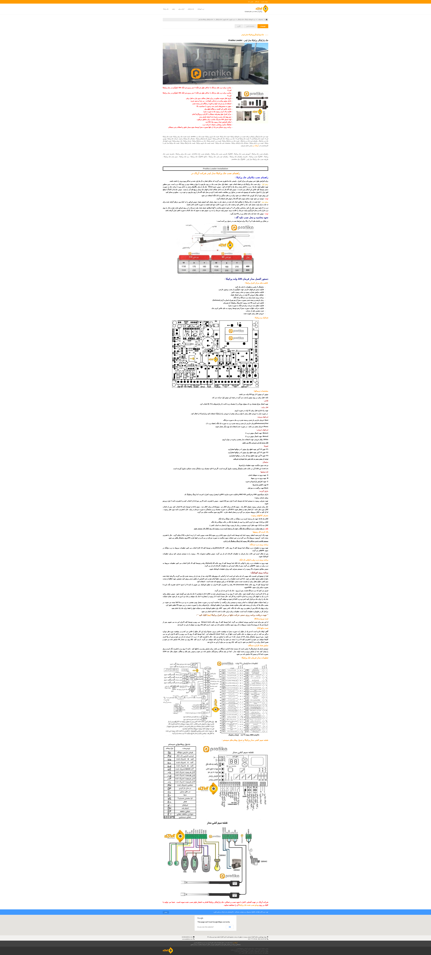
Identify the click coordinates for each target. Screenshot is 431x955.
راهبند (173, 9)
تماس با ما (250, 1)
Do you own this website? (205, 927)
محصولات (260, 19)
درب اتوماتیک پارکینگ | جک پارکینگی (246, 19)
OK (230, 927)
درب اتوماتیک (200, 9)
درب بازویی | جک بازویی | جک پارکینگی (225, 19)
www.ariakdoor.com (187, 939)
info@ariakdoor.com (187, 937)
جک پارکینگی (191, 9)
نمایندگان (257, 1)
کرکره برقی (181, 9)
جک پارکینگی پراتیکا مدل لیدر (205, 19)
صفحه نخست (264, 1)
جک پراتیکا (166, 9)
